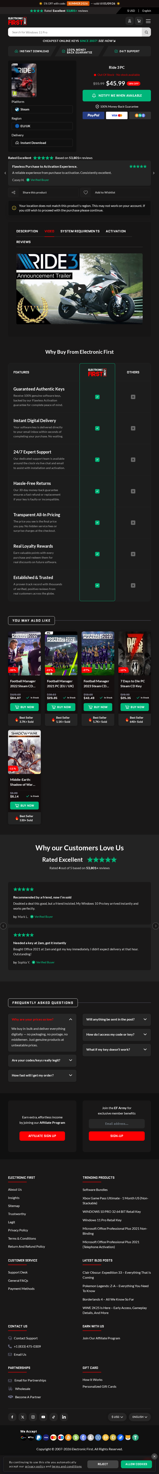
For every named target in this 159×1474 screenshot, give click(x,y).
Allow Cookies (136, 1464)
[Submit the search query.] (146, 32)
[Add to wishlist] (86, 192)
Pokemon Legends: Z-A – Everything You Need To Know (116, 1288)
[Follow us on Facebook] (12, 1417)
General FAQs (18, 1280)
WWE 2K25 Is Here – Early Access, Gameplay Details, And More (115, 1310)
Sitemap (14, 1206)
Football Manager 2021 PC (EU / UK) (60, 683)
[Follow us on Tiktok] (53, 1417)
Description (27, 231)
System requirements (80, 231)
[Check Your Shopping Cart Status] (139, 21)
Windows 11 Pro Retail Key (102, 1220)
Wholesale (22, 1389)
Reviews (23, 242)
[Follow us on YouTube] (43, 1417)
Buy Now (27, 707)
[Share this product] (13, 192)
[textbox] (131, 11)
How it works (92, 1379)
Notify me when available (120, 95)
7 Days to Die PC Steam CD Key (132, 683)
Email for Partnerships (30, 1379)
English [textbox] (146, 10)
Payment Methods (21, 1288)
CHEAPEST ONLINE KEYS (77, 41)
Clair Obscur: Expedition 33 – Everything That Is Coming (117, 1274)
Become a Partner (28, 1397)
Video (49, 231)
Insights (13, 1198)
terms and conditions (67, 1466)
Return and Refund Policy (26, 1246)
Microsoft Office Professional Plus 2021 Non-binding (115, 1230)
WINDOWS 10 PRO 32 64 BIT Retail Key (112, 1211)
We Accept (28, 1431)
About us (15, 1189)
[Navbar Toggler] (148, 21)
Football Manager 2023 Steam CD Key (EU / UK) (96, 683)
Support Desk (18, 1272)
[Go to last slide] (5, 173)
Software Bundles (95, 1190)
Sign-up (116, 1136)
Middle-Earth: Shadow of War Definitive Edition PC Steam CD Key (23, 782)
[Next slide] (153, 173)
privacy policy (35, 1466)
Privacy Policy (18, 1230)
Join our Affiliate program (101, 1338)
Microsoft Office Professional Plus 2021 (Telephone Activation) (111, 1244)
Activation (116, 231)
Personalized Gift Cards (99, 1386)
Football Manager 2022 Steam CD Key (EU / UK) (23, 683)
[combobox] (131, 11)
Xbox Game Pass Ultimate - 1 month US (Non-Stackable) (115, 1200)
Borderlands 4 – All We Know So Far (108, 1299)
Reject (103, 1464)
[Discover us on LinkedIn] (64, 1417)
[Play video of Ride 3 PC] (79, 288)
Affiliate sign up (42, 1136)
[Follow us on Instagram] (33, 1417)
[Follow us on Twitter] (22, 1417)
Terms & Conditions (22, 1238)
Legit (11, 1222)
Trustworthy (17, 1214)
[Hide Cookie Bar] (154, 1456)
